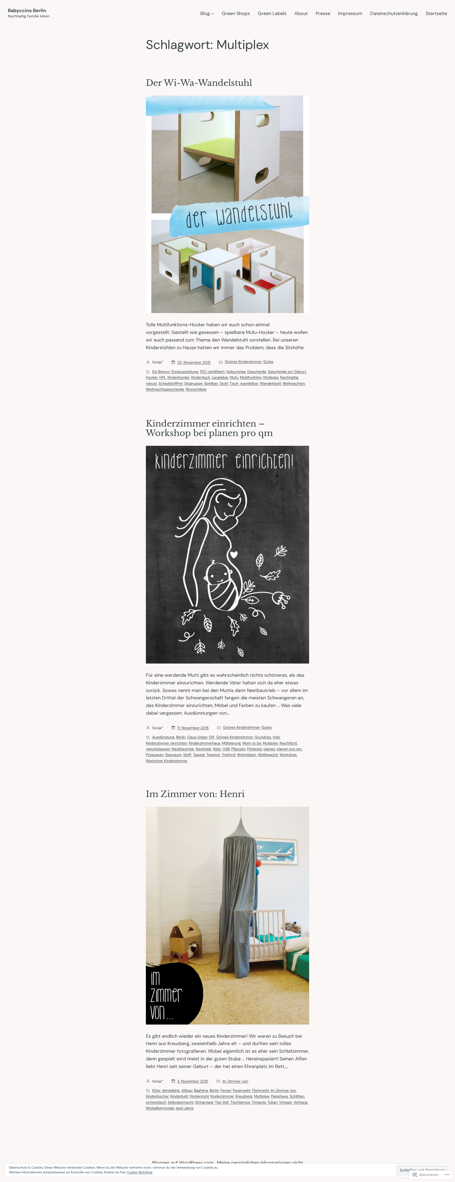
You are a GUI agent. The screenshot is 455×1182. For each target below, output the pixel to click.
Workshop (288, 754)
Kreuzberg (244, 1096)
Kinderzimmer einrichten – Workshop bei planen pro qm (209, 428)
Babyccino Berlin (27, 10)
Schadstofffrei (171, 383)
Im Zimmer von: (235, 1081)
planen (269, 748)
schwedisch (156, 1102)
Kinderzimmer (222, 1096)
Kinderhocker (178, 377)
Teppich (213, 754)
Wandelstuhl (270, 383)
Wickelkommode (160, 1108)
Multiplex (271, 377)
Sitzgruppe (193, 383)
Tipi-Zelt (222, 1102)
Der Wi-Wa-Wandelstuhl (199, 83)
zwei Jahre (185, 1108)
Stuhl (224, 383)
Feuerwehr (242, 1090)
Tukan (273, 1102)
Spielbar (211, 383)
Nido (217, 748)
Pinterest (254, 748)
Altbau (186, 1090)
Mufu (234, 377)
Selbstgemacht (181, 1102)
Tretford (228, 754)
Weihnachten (294, 383)
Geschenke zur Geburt (287, 371)
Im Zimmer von (283, 1090)
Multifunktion (251, 377)
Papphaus (279, 1096)
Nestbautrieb (183, 748)
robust (151, 383)
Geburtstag (236, 371)
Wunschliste (196, 389)
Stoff (187, 754)
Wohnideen (246, 754)
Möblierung (231, 743)
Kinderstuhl (199, 1096)
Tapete (199, 754)
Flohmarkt (260, 1090)
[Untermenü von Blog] (212, 13)
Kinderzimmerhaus (204, 743)
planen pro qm (289, 748)
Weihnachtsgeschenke (165, 389)
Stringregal (204, 1102)
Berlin (180, 737)
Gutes (268, 361)
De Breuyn (161, 371)
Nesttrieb (203, 748)
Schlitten (297, 1096)
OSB (226, 748)
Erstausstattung (184, 371)
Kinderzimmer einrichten (166, 743)
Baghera (201, 1090)
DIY (212, 737)
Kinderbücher (157, 1096)
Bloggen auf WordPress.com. (183, 1163)
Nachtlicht (288, 743)
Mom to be (252, 743)
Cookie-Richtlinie (139, 1172)
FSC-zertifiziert (212, 371)
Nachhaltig (289, 377)
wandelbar (249, 383)
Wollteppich (268, 754)
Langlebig (220, 377)
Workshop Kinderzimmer (166, 760)
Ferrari (225, 1090)
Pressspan (155, 754)
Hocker (152, 377)
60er (156, 1090)
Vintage (285, 1102)
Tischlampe (240, 1102)
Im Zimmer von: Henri (195, 794)
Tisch (234, 383)
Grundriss (263, 737)
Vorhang (301, 1102)
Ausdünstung (163, 737)
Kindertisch (200, 377)
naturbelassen (158, 748)
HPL (162, 377)
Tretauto (259, 1102)
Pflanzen (238, 748)
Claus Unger (197, 737)
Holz (276, 737)
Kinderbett (179, 1096)
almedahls (171, 1090)
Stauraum (173, 754)
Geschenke (256, 371)
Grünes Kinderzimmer (243, 361)
